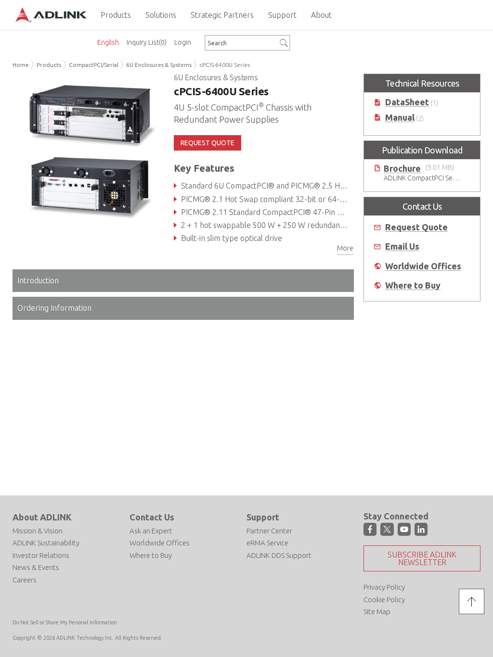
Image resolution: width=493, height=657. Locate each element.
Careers (25, 580)
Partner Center (269, 531)
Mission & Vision (38, 531)
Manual (400, 117)
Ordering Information (54, 307)
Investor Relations (41, 555)
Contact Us (152, 517)
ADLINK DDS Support (278, 555)
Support (262, 517)
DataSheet (407, 102)
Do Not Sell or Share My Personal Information (65, 622)
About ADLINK (42, 517)
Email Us (402, 246)
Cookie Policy (384, 599)
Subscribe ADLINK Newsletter (422, 558)
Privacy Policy (384, 587)
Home (21, 65)
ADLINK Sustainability (46, 543)
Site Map (376, 611)
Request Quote (416, 227)
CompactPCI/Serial (93, 65)
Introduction (38, 280)
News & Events (36, 567)
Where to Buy (413, 285)
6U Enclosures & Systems (159, 65)
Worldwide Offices (423, 266)
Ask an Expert (151, 531)
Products (49, 65)
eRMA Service (267, 543)
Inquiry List (147, 42)
